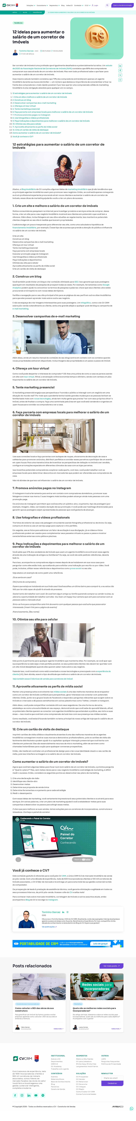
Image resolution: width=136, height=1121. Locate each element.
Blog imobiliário (29, 189)
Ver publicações (48, 927)
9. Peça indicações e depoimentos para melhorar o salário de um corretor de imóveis (51, 121)
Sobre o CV (56, 1059)
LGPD (103, 1059)
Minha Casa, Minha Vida (86, 1064)
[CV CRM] (10, 5)
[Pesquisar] (107, 5)
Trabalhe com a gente (60, 1069)
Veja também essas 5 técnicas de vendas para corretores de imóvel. (43, 679)
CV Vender (80, 1079)
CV (71, 892)
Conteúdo (77, 5)
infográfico (86, 303)
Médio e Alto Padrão (84, 1059)
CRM (64, 876)
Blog (63, 5)
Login (96, 5)
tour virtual (29, 377)
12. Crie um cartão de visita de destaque (31, 130)
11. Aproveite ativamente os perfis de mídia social (35, 127)
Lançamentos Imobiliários (87, 1066)
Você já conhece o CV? (23, 136)
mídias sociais (60, 692)
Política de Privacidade (111, 1064)
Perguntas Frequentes (110, 1061)
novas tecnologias (42, 399)
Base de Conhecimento (60, 1082)
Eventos (54, 1077)
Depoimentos (57, 1061)
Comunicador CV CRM (85, 1092)
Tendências (37, 12)
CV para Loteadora (83, 1061)
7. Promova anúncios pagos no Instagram (32, 115)
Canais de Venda (58, 1089)
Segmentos (53, 5)
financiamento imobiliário (24, 228)
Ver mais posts (110, 966)
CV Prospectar (82, 1077)
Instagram (53, 900)
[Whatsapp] (131, 1108)
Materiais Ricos (57, 1079)
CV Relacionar (82, 1082)
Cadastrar (112, 1083)
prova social (75, 568)
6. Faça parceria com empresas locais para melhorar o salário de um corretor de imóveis (53, 112)
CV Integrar (81, 1087)
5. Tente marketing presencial (26, 109)
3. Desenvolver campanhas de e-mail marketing (34, 103)
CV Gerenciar (81, 1084)
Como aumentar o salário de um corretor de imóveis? (37, 133)
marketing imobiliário (78, 189)
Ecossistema (41, 5)
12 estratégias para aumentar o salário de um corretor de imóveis (42, 93)
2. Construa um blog (22, 100)
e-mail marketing (20, 309)
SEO (76, 282)
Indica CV (69, 5)
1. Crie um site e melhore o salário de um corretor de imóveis (40, 97)
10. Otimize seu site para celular (27, 124)
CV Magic (80, 1089)
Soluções (30, 5)
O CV (86, 5)
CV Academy (56, 1066)
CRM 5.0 (54, 1064)
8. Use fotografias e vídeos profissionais (31, 118)
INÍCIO (15, 12)
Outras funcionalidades (86, 1094)
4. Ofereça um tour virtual (24, 106)
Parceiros (55, 1087)
